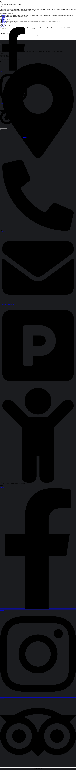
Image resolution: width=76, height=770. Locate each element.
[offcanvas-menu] (0, 3)
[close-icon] (0, 5)
